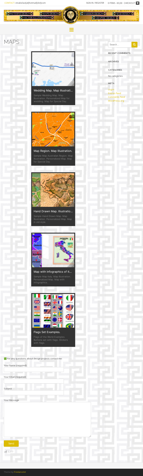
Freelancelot (20, 472)
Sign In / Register (95, 3)
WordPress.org (116, 100)
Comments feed (116, 96)
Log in (111, 89)
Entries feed (114, 93)
